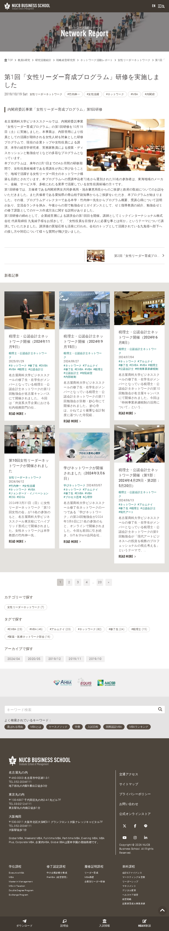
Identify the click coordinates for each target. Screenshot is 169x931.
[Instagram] (135, 837)
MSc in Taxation (17, 886)
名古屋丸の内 (18, 772)
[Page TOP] (162, 910)
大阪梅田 (15, 816)
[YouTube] (124, 837)
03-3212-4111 (23, 803)
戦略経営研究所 (65, 60)
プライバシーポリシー (135, 794)
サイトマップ (128, 784)
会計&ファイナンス (132, 873)
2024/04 (13, 659)
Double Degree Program (21, 890)
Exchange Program (18, 895)
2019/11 (75, 659)
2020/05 (34, 659)
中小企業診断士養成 (57, 873)
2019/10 (95, 659)
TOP (10, 60)
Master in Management (21, 881)
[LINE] (145, 826)
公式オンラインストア (135, 814)
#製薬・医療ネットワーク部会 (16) (28, 636)
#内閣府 (149, 94)
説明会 (64, 926)
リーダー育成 (91, 873)
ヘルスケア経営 (130, 895)
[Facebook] (135, 826)
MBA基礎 (89, 877)
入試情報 (104, 926)
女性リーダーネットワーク (134, 60)
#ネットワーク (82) (90, 629)
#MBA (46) (36, 629)
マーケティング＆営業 (133, 877)
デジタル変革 (129, 890)
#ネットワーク (115, 94)
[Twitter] (124, 826)
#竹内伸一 (73, 94)
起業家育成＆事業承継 (133, 903)
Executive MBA (16, 873)
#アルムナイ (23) (60, 629)
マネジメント (129, 886)
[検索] (160, 709)
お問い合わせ (128, 804)
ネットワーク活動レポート (96, 60)
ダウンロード (24, 926)
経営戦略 (126, 899)
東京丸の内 (17, 794)
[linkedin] (145, 837)
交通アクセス (128, 774)
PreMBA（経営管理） (57, 877)
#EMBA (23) (14, 629)
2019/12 (54, 659)
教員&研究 (24, 60)
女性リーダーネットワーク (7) (25, 607)
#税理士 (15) (139, 629)
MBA (11, 877)
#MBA (134, 94)
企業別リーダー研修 (94, 881)
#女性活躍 (93, 94)
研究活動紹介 (43, 60)
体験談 (144, 926)
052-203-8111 (23, 781)
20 (100, 582)
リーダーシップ (130, 881)
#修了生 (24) (116, 629)
